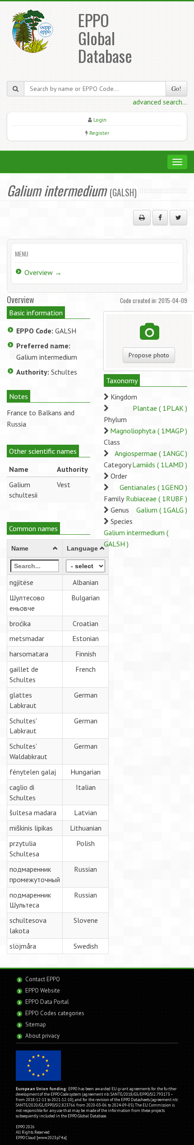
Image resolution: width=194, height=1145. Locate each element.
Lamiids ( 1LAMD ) (159, 464)
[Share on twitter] (178, 217)
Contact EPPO (42, 979)
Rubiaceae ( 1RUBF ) (156, 498)
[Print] (142, 217)
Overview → (43, 272)
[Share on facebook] (160, 217)
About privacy (42, 1036)
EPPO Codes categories (54, 1013)
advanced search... (160, 101)
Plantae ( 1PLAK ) (160, 408)
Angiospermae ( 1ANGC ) (151, 453)
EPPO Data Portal (47, 1002)
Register (99, 132)
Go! (176, 88)
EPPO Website (42, 990)
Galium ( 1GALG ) (161, 509)
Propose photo (149, 355)
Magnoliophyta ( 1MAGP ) (148, 430)
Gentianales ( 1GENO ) (153, 487)
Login (99, 119)
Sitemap (35, 1024)
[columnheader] (35, 549)
